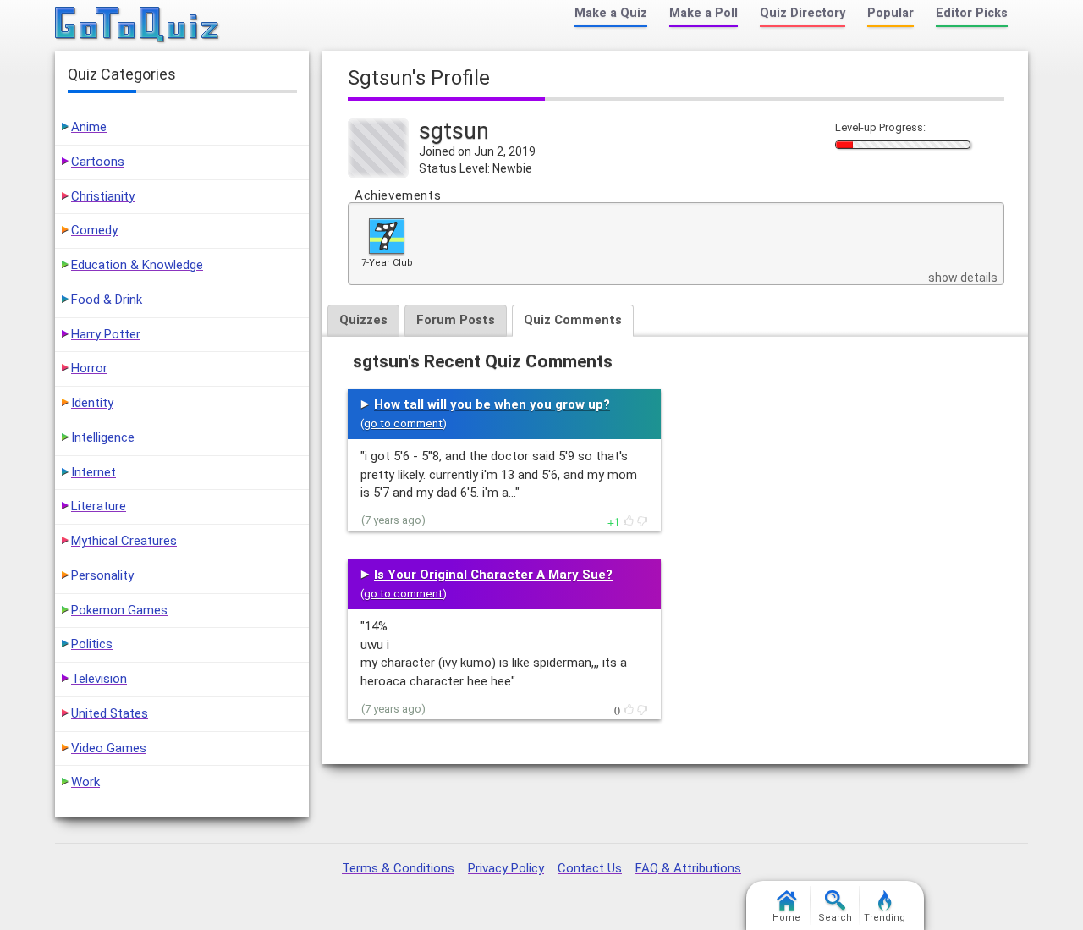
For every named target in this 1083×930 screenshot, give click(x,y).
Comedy (94, 230)
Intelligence (103, 437)
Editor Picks (972, 13)
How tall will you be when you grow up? (492, 404)
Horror (89, 368)
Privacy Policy (506, 868)
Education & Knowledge (137, 264)
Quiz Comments (573, 319)
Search (835, 917)
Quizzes (363, 319)
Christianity (103, 196)
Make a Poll (703, 13)
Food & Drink (106, 299)
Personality (102, 575)
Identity (92, 402)
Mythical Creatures (124, 540)
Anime (89, 127)
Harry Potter (105, 334)
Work (85, 782)
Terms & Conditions (398, 868)
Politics (92, 644)
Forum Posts (455, 319)
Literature (98, 506)
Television (99, 678)
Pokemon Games (119, 610)
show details (963, 277)
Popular (890, 13)
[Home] (137, 25)
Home (786, 917)
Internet (93, 472)
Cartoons (97, 161)
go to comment (403, 423)
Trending (884, 917)
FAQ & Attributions (688, 868)
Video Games (108, 748)
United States (109, 713)
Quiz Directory (802, 13)
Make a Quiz (610, 13)
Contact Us (590, 868)
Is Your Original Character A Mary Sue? (493, 574)
